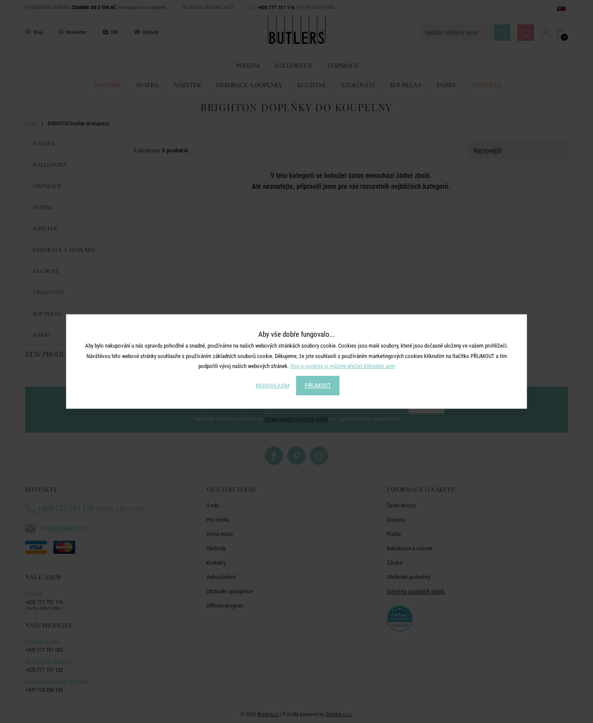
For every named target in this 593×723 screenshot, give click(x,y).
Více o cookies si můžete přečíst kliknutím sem (342, 366)
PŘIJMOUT (318, 385)
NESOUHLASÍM (273, 385)
